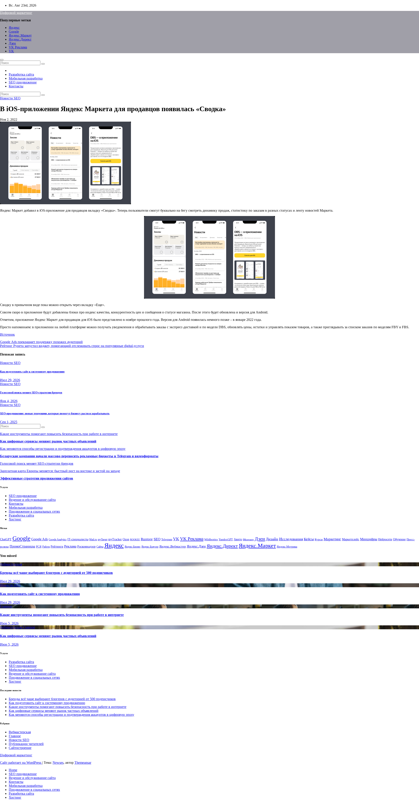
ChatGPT (6, 539)
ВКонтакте (248, 539)
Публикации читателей (26, 744)
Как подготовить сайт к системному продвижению (32, 371)
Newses (58, 762)
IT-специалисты (77, 539)
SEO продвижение (23, 82)
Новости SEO (10, 98)
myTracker (115, 539)
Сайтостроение (20, 748)
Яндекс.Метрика (287, 546)
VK (11, 51)
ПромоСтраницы (22, 546)
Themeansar (82, 762)
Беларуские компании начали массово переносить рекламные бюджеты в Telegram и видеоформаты (79, 456)
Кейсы (309, 539)
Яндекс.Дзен (196, 546)
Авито (238, 539)
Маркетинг (332, 539)
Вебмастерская (11, 564)
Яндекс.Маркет (20, 35)
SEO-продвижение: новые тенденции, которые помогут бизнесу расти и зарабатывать (55, 413)
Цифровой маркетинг (16, 13)
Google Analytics (58, 539)
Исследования (291, 539)
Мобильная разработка (26, 78)
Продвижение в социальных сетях (34, 511)
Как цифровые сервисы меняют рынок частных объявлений (48, 441)
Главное (6, 606)
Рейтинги (57, 546)
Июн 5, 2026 (9, 623)
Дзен (12, 43)
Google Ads (39, 539)
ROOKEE (135, 539)
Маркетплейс (350, 539)
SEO (157, 539)
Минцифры (368, 539)
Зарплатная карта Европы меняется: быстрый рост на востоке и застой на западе (60, 471)
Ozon (126, 539)
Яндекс (14, 27)
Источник (7, 334)
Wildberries (211, 539)
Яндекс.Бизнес (133, 546)
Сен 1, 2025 (8, 422)
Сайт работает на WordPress (21, 762)
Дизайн (272, 539)
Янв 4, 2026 (8, 401)
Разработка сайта (21, 74)
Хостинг (15, 519)
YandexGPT (226, 539)
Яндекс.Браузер (149, 546)
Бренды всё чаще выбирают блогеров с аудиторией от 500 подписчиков (56, 573)
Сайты (99, 546)
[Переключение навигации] (1, 59)
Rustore (147, 539)
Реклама (70, 546)
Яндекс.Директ (20, 39)
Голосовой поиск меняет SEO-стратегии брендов (31, 392)
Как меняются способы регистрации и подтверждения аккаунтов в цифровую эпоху (62, 449)
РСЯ (38, 546)
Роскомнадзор (86, 546)
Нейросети (385, 539)
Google (14, 31)
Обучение (399, 539)
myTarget (102, 539)
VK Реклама (18, 47)
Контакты (16, 86)
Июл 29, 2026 (10, 380)
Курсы (319, 539)
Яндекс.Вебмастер (172, 546)
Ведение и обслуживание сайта (32, 500)
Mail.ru (93, 539)
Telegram (166, 539)
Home (13, 770)
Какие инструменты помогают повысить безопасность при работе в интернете (59, 434)
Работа (46, 546)
